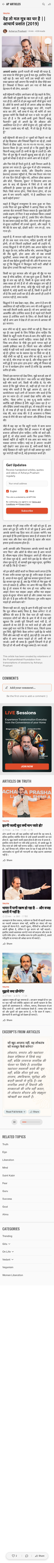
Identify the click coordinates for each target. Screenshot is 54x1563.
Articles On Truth (16, 781)
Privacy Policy (24, 504)
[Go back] (3, 4)
